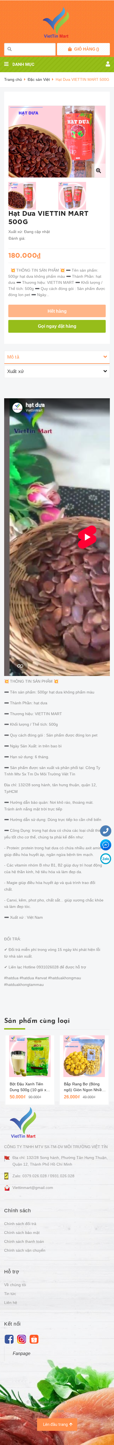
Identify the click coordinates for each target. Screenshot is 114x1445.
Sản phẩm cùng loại (37, 1021)
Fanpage (21, 1353)
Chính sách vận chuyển (24, 1250)
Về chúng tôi (15, 1285)
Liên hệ (10, 1302)
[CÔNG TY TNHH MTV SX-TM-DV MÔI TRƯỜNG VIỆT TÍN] (24, 1122)
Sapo (69, 1411)
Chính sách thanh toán (24, 1241)
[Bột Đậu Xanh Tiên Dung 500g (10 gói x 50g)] (30, 1056)
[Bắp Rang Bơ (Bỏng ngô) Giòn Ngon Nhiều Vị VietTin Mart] (84, 1056)
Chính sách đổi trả (20, 1223)
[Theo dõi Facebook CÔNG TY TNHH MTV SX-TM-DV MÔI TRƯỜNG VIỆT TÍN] (9, 1339)
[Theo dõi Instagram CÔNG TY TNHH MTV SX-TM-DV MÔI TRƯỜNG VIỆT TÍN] (21, 1339)
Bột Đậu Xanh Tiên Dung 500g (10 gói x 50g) (28, 1087)
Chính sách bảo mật (22, 1232)
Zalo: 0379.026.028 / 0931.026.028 (43, 1176)
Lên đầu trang (55, 1424)
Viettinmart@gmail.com (32, 1187)
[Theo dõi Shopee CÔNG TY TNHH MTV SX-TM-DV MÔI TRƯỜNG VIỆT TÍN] (34, 1339)
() (86, 49)
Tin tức (10, 1293)
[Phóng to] (98, 170)
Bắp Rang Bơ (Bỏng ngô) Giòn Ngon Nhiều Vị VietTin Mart (84, 1087)
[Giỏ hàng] (70, 49)
